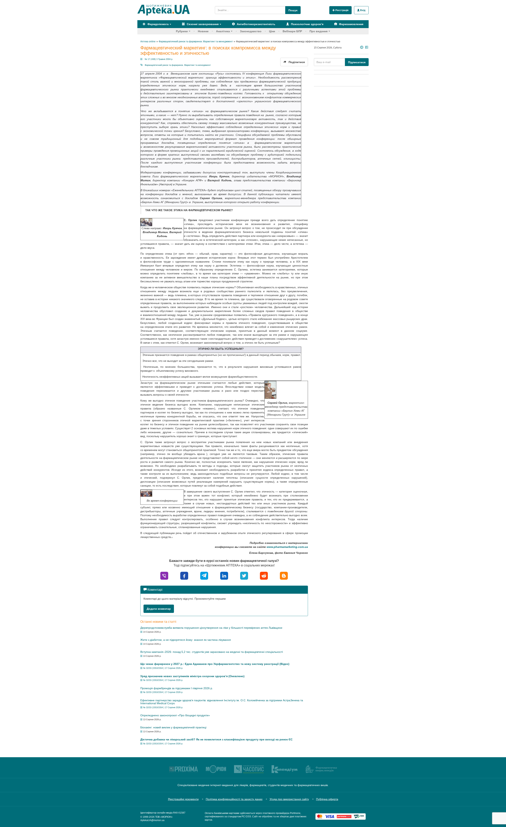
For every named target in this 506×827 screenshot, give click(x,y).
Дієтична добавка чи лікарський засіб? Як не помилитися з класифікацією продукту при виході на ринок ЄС (216, 739)
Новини (203, 31)
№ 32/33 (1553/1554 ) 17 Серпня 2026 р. (163, 668)
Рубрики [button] (182, 31)
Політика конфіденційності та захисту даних (234, 799)
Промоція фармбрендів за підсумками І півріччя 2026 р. (176, 688)
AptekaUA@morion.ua (152, 820)
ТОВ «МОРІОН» (164, 817)
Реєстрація (341, 10)
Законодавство (250, 31)
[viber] (164, 575)
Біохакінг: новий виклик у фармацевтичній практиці (173, 727)
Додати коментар (159, 608)
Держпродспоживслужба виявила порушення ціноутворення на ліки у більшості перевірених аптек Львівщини (211, 627)
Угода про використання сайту (289, 799)
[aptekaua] (284, 575)
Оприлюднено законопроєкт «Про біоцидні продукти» (175, 715)
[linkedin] (224, 575)
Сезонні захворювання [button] (202, 24)
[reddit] (264, 575)
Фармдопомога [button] (158, 24)
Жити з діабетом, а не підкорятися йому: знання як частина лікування (185, 639)
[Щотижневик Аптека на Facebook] (367, 47)
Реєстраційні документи (183, 799)
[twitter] (244, 575)
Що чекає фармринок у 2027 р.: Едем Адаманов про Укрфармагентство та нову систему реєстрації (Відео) (214, 663)
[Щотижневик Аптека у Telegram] (362, 47)
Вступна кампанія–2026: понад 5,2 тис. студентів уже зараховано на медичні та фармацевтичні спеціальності (211, 651)
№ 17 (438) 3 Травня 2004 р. (159, 59)
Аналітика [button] (223, 31)
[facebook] (184, 575)
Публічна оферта (327, 799)
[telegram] (204, 575)
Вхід (362, 10)
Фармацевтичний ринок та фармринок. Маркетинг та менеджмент (178, 65)
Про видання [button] (319, 31)
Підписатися (356, 62)
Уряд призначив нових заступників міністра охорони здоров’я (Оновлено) (192, 676)
